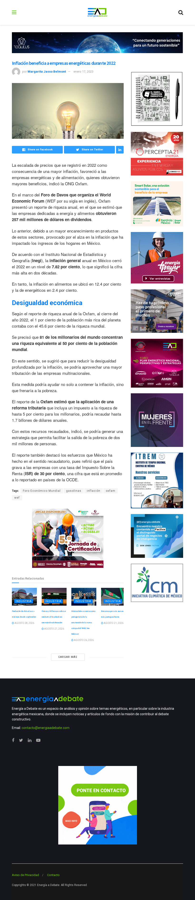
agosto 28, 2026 (24, 623)
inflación (93, 490)
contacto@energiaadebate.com (45, 728)
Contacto (53, 875)
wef (17, 497)
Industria (24, 601)
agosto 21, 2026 (113, 623)
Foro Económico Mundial (42, 490)
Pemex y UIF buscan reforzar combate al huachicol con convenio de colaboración (54, 617)
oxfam (110, 490)
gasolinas (73, 490)
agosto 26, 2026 (83, 640)
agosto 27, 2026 (54, 628)
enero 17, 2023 (83, 71)
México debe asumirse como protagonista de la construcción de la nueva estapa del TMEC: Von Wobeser (83, 622)
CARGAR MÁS (67, 657)
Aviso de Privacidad (25, 875)
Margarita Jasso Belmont (47, 71)
